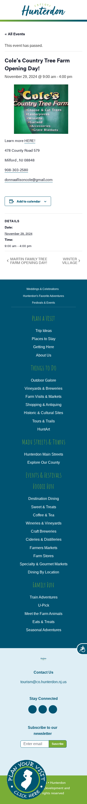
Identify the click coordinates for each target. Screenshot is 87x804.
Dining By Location (43, 572)
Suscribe (58, 744)
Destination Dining (43, 499)
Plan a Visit (43, 318)
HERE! (29, 140)
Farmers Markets (43, 548)
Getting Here (43, 347)
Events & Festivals (43, 475)
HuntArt (43, 429)
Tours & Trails (43, 421)
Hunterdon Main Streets (43, 454)
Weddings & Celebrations (42, 289)
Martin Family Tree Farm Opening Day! (28, 260)
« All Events (15, 33)
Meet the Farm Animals (43, 614)
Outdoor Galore (43, 380)
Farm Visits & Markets (43, 397)
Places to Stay (43, 339)
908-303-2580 (16, 169)
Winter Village (69, 260)
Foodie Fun (43, 486)
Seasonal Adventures (43, 630)
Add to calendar (29, 201)
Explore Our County (43, 462)
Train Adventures (44, 597)
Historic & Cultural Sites (43, 413)
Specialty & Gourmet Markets (44, 564)
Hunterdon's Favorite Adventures (43, 296)
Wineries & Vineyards (43, 523)
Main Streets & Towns (43, 441)
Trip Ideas (43, 331)
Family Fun (43, 584)
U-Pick (43, 605)
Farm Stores (43, 556)
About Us (43, 355)
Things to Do (43, 367)
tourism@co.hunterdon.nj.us (43, 682)
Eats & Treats (43, 622)
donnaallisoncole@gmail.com (29, 179)
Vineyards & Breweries (43, 388)
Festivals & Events (43, 302)
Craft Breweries (43, 531)
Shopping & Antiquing (43, 405)
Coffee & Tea (43, 515)
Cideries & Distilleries (43, 539)
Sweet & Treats (43, 507)
